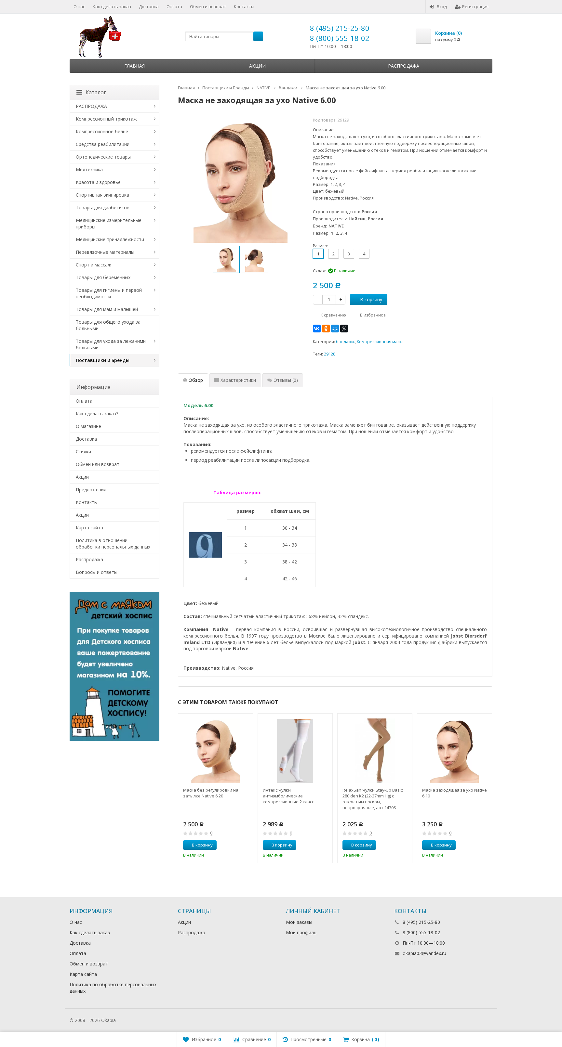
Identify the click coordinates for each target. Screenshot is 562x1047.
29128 (329, 354)
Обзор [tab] (196, 380)
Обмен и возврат (208, 6)
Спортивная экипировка (102, 195)
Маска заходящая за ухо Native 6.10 (454, 793)
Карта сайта (89, 527)
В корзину (371, 299)
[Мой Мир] (335, 328)
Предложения (91, 489)
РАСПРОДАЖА (91, 106)
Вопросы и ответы (96, 572)
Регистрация (475, 6)
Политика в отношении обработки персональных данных (113, 543)
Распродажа (403, 66)
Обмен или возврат (97, 464)
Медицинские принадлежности (110, 239)
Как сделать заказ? (97, 413)
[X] (344, 328)
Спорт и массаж (93, 265)
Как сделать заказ (112, 6)
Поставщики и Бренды (102, 360)
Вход (442, 6)
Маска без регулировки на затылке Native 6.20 (210, 793)
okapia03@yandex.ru (424, 953)
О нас (79, 6)
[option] (226, 259)
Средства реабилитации (102, 144)
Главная (134, 66)
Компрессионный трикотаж (106, 119)
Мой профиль (301, 932)
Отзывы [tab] (286, 380)
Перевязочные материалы (105, 252)
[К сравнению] (236, 845)
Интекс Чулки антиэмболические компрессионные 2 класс (288, 796)
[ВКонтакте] (317, 328)
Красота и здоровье (98, 182)
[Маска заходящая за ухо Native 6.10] (454, 750)
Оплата (174, 6)
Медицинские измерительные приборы (108, 223)
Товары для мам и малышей (107, 309)
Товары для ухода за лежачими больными (111, 344)
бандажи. (345, 341)
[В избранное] (245, 845)
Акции (257, 66)
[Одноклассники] (326, 328)
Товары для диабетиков (102, 207)
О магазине (88, 426)
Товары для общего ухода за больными (108, 325)
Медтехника (89, 169)
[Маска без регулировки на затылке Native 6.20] (215, 750)
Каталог (96, 92)
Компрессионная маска (380, 341)
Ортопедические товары (103, 157)
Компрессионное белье (102, 131)
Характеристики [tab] (238, 380)
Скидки (83, 451)
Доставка (149, 6)
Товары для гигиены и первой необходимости (109, 293)
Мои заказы (299, 922)
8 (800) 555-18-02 (339, 38)
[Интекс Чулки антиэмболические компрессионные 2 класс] (295, 750)
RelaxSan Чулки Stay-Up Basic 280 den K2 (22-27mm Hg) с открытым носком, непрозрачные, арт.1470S (372, 798)
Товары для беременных (103, 277)
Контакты (244, 6)
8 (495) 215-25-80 (339, 28)
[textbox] (224, 36)
